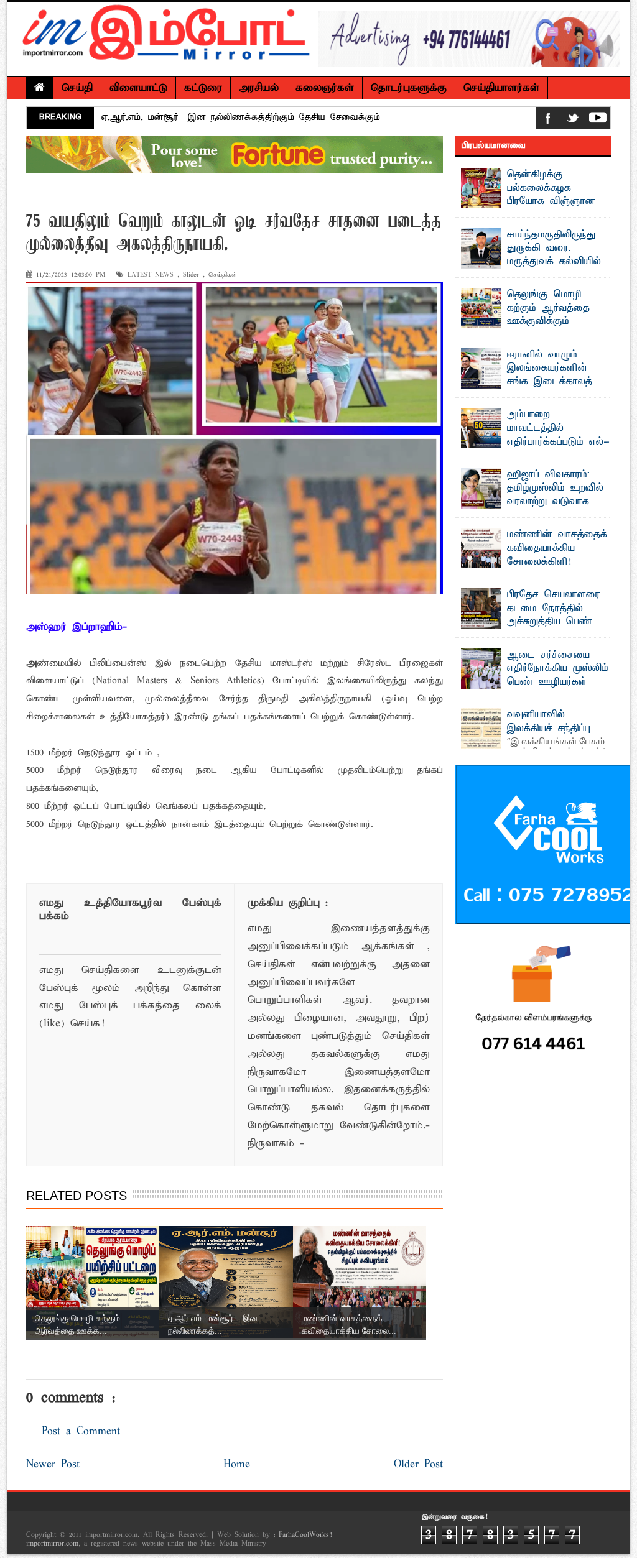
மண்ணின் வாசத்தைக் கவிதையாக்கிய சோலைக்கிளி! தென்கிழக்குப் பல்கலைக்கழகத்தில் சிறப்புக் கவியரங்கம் (534, 568)
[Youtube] (597, 120)
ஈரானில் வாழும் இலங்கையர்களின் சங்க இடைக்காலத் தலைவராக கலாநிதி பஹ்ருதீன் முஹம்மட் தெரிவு (529, 382)
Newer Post (53, 1464)
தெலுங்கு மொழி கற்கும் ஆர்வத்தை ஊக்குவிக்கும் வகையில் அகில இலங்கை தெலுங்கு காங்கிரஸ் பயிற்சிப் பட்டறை (529, 328)
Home (236, 1464)
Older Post (418, 1464)
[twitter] (572, 120)
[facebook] (548, 120)
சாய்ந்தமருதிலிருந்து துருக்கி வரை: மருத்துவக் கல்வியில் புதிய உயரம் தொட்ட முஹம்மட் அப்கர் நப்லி (531, 262)
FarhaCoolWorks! (305, 1535)
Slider (191, 275)
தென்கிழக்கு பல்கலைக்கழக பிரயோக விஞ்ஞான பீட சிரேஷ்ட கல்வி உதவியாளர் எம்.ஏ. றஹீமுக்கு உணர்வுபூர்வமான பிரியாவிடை (529, 208)
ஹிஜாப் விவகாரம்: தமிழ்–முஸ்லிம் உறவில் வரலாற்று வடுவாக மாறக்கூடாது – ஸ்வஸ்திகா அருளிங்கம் (532, 502)
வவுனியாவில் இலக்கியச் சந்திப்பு (548, 722)
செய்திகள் (222, 275)
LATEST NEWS (151, 275)
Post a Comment (81, 1431)
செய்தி (77, 87)
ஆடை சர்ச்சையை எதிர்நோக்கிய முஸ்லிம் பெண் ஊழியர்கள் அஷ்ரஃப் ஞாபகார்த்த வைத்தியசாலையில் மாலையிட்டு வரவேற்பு (534, 689)
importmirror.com (52, 1543)
